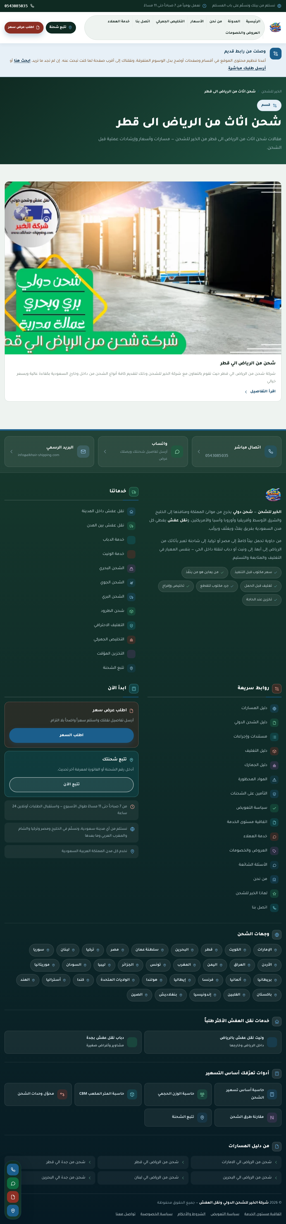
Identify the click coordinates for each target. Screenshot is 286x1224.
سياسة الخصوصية (156, 1214)
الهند (25, 980)
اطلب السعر (72, 735)
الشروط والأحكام (192, 1214)
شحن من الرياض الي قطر (157, 1162)
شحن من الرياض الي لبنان (156, 1178)
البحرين (182, 950)
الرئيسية (253, 22)
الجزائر (128, 965)
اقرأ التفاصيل (263, 392)
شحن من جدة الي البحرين (63, 1178)
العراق (239, 965)
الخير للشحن (271, 92)
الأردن (267, 965)
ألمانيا (235, 980)
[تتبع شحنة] (13, 1210)
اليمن (212, 965)
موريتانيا (42, 965)
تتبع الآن (71, 784)
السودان (73, 965)
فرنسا (207, 980)
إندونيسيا (202, 995)
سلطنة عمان (147, 950)
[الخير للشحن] (275, 28)
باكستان (264, 995)
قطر (209, 950)
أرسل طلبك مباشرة (247, 68)
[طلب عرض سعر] (13, 1197)
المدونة (234, 22)
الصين (136, 995)
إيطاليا (180, 980)
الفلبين (234, 995)
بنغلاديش (168, 995)
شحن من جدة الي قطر (65, 1162)
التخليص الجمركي (170, 22)
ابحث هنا (22, 61)
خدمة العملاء (119, 22)
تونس (155, 965)
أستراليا (53, 980)
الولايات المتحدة (115, 980)
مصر (115, 950)
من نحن (215, 22)
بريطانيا (265, 980)
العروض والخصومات (242, 33)
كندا (80, 980)
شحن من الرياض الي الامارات (247, 1162)
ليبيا (102, 965)
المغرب (184, 965)
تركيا (90, 950)
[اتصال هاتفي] (13, 1169)
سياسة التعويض (225, 1214)
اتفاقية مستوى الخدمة (263, 1214)
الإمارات (265, 950)
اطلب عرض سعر (21, 27)
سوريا (38, 950)
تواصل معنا (125, 1214)
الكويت (235, 950)
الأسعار (197, 22)
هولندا (151, 980)
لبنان (65, 950)
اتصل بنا (142, 22)
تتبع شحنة (57, 27)
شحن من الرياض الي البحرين (247, 1178)
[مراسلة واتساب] (13, 1183)
